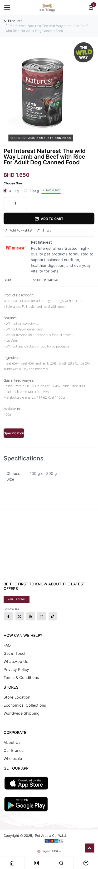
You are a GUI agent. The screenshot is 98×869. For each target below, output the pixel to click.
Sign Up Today (16, 599)
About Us (12, 742)
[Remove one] (9, 203)
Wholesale (13, 758)
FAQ (7, 645)
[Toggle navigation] (7, 7)
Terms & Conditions (21, 677)
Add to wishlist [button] (20, 230)
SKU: (7, 280)
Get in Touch (15, 653)
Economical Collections (25, 705)
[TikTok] (53, 616)
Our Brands (14, 750)
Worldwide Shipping (21, 713)
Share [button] (46, 230)
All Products (13, 21)
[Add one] (22, 203)
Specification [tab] (14, 433)
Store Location (17, 697)
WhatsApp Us (16, 661)
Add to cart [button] (52, 219)
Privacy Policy (16, 669)
